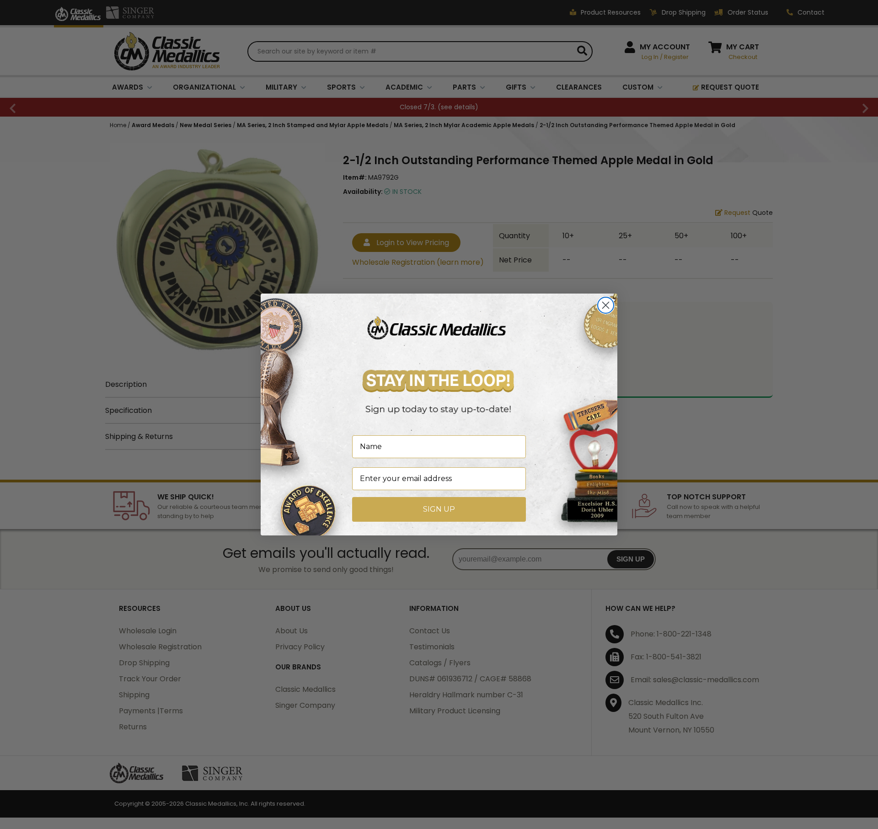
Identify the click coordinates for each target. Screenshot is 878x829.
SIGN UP (439, 509)
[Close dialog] (606, 305)
